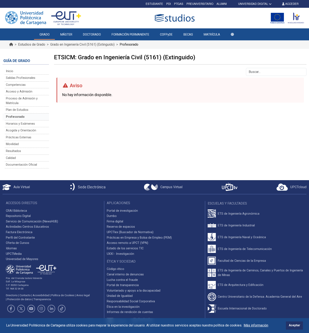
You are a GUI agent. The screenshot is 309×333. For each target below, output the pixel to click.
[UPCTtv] (229, 187)
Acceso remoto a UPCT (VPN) (127, 243)
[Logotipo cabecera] (175, 18)
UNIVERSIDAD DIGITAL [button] (253, 4)
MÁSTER (66, 34)
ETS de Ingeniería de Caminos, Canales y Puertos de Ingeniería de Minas (260, 273)
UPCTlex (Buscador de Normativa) (130, 232)
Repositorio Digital (18, 216)
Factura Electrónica (19, 232)
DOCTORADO (92, 34)
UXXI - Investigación (120, 254)
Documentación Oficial (21, 164)
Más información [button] (256, 325)
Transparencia (42, 299)
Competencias (16, 85)
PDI (168, 4)
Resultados (13, 151)
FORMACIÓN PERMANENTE (130, 34)
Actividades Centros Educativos (27, 227)
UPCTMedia (14, 254)
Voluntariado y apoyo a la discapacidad (133, 290)
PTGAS (178, 4)
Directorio (12, 295)
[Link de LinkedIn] (51, 308)
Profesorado (15, 117)
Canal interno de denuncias (125, 274)
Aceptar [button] (294, 325)
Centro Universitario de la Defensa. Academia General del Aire (260, 297)
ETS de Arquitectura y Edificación (240, 285)
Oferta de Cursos (17, 243)
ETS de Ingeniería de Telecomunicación (245, 249)
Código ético (115, 269)
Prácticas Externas (18, 137)
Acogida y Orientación (21, 130)
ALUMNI (222, 4)
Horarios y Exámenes (20, 124)
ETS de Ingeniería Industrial (236, 225)
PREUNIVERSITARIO (199, 4)
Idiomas (11, 248)
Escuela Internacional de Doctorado (242, 308)
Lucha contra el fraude (122, 280)
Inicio (9, 71)
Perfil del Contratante (20, 237)
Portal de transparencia (123, 285)
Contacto (25, 295)
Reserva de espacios (121, 227)
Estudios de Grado (31, 44)
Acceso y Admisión (19, 91)
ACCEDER (291, 4)
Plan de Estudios (17, 110)
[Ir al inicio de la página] (11, 44)
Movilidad (12, 144)
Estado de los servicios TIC (125, 248)
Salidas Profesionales (20, 78)
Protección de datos (19, 299)
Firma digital (115, 221)
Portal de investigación (122, 211)
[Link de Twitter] (21, 308)
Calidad (11, 158)
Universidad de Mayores (22, 259)
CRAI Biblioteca (16, 211)
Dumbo (112, 216)
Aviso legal (83, 295)
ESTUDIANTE (154, 4)
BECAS (188, 34)
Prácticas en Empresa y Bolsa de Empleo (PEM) (139, 237)
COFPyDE (166, 34)
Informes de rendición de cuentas (130, 312)
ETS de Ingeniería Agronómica (238, 213)
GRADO (45, 34)
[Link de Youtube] (31, 308)
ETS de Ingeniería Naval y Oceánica (242, 237)
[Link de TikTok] (62, 308)
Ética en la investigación (123, 307)
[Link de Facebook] (11, 308)
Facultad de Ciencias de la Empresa (242, 261)
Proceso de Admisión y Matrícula (22, 101)
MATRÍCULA (212, 34)
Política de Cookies (62, 295)
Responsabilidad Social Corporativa (131, 301)
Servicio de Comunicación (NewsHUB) (32, 221)
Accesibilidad (41, 295)
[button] (232, 34)
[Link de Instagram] (41, 308)
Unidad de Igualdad (120, 296)
